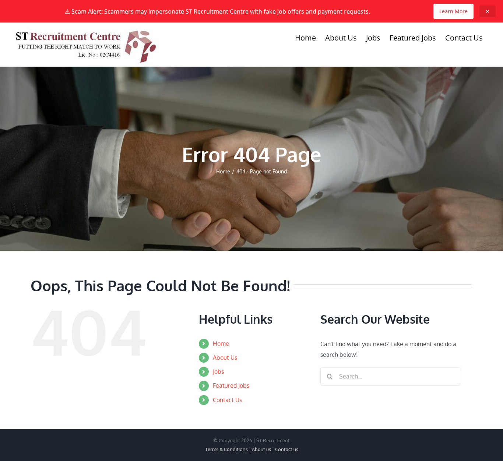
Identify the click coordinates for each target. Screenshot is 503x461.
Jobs (218, 371)
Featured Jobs (231, 385)
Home (221, 343)
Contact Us (227, 400)
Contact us (286, 449)
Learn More (453, 11)
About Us (225, 357)
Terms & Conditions (226, 449)
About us (261, 449)
